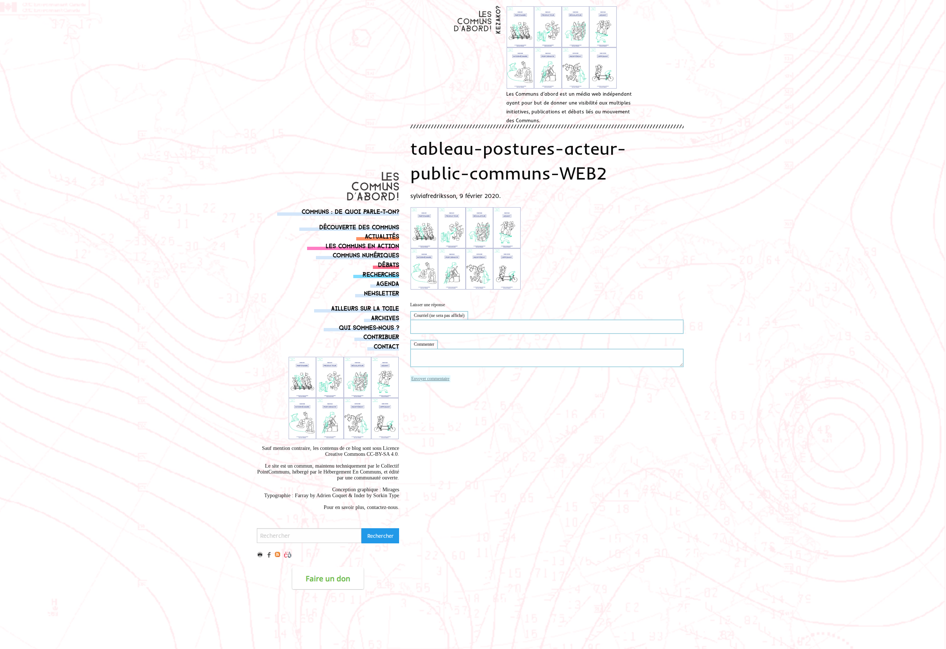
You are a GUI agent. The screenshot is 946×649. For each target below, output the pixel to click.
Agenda (387, 283)
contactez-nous (382, 507)
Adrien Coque (331, 495)
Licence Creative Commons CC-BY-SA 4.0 (362, 451)
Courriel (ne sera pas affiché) (439, 315)
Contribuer (381, 336)
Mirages (390, 489)
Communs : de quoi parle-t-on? (350, 211)
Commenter (424, 344)
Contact (386, 346)
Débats (388, 264)
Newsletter (381, 293)
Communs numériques (366, 255)
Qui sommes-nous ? (369, 327)
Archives (385, 317)
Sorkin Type (386, 495)
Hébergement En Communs (352, 472)
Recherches (381, 274)
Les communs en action (362, 245)
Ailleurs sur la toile (365, 308)
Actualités (382, 236)
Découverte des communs (359, 226)
